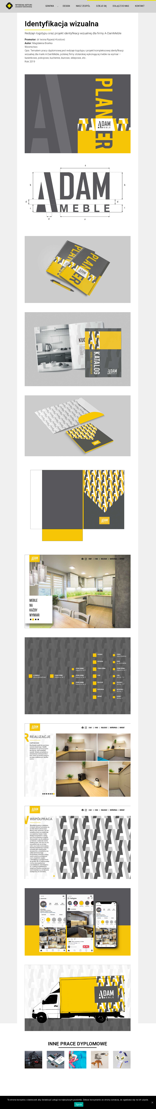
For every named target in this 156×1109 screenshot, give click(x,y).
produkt (100, 1080)
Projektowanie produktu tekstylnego (77, 1088)
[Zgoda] (152, 1102)
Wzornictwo (31, 46)
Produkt (122, 1080)
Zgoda (79, 1104)
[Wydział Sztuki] (18, 5)
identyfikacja (55, 1080)
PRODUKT (33, 1080)
